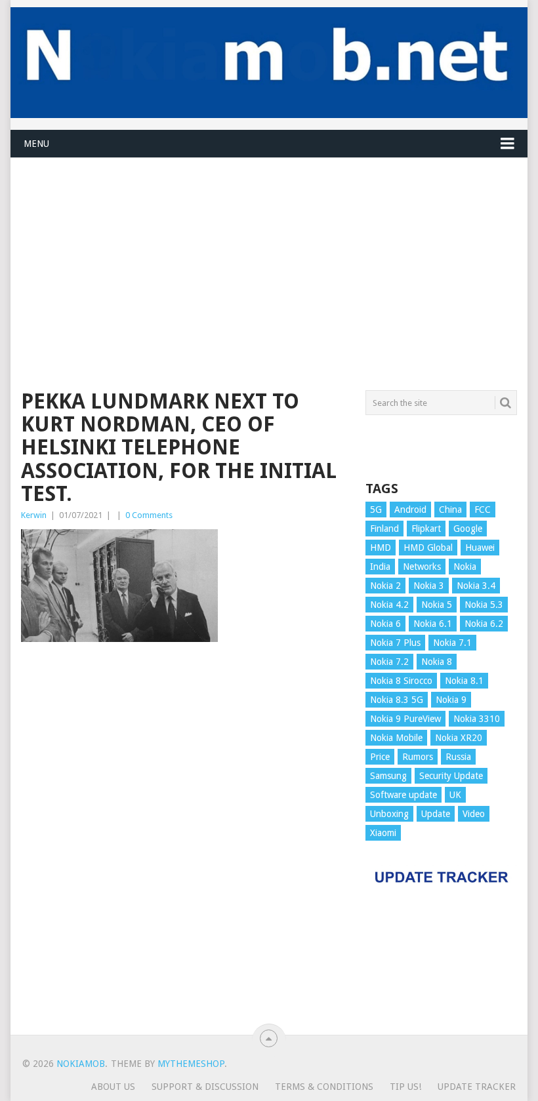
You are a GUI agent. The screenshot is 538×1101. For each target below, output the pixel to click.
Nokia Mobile (396, 737)
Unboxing (389, 814)
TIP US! (405, 1086)
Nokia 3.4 (476, 585)
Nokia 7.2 (389, 661)
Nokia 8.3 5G (396, 699)
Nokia (464, 566)
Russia (458, 756)
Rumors (417, 756)
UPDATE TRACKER (477, 1086)
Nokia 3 (428, 585)
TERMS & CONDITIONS (324, 1086)
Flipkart (426, 528)
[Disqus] (185, 845)
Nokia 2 (385, 585)
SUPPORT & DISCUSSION (205, 1086)
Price (380, 756)
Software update (403, 795)
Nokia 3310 (476, 718)
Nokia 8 (436, 661)
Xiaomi (383, 833)
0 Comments (149, 515)
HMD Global (428, 547)
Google (467, 528)
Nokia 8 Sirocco (401, 680)
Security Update (451, 776)
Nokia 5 (436, 604)
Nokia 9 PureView (405, 718)
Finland (384, 528)
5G (376, 509)
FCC (482, 509)
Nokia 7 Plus (395, 642)
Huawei (480, 547)
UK (455, 795)
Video (474, 814)
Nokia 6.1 (432, 623)
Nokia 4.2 (389, 604)
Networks (422, 566)
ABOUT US (113, 1086)
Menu (36, 143)
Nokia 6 (385, 623)
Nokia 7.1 (452, 642)
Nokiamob (80, 1063)
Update (435, 814)
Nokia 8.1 (464, 680)
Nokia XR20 (458, 737)
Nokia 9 (451, 699)
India (380, 566)
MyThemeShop (190, 1063)
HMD (380, 547)
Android (410, 509)
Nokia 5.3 (484, 604)
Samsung (388, 776)
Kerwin (34, 515)
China (450, 509)
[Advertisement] (268, 250)
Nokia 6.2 (484, 623)
